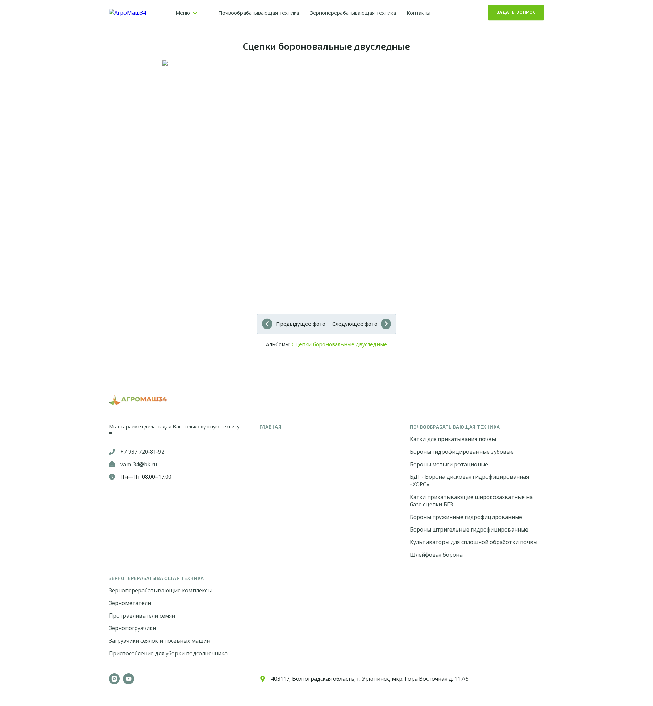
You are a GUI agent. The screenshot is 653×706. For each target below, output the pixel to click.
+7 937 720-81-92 (142, 451)
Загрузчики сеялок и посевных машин (159, 640)
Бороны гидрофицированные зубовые (462, 451)
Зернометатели (130, 603)
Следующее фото (355, 323)
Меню (182, 12)
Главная (270, 427)
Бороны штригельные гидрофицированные (469, 529)
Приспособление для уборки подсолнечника (168, 653)
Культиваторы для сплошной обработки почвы (473, 542)
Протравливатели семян (142, 615)
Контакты (418, 12)
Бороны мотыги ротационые (449, 464)
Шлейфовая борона (436, 554)
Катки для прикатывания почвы (453, 439)
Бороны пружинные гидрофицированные (466, 517)
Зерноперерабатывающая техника (353, 12)
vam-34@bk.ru (138, 464)
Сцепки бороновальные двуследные (339, 344)
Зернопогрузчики (132, 628)
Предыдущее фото (300, 323)
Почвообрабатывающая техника (258, 12)
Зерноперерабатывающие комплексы (160, 590)
